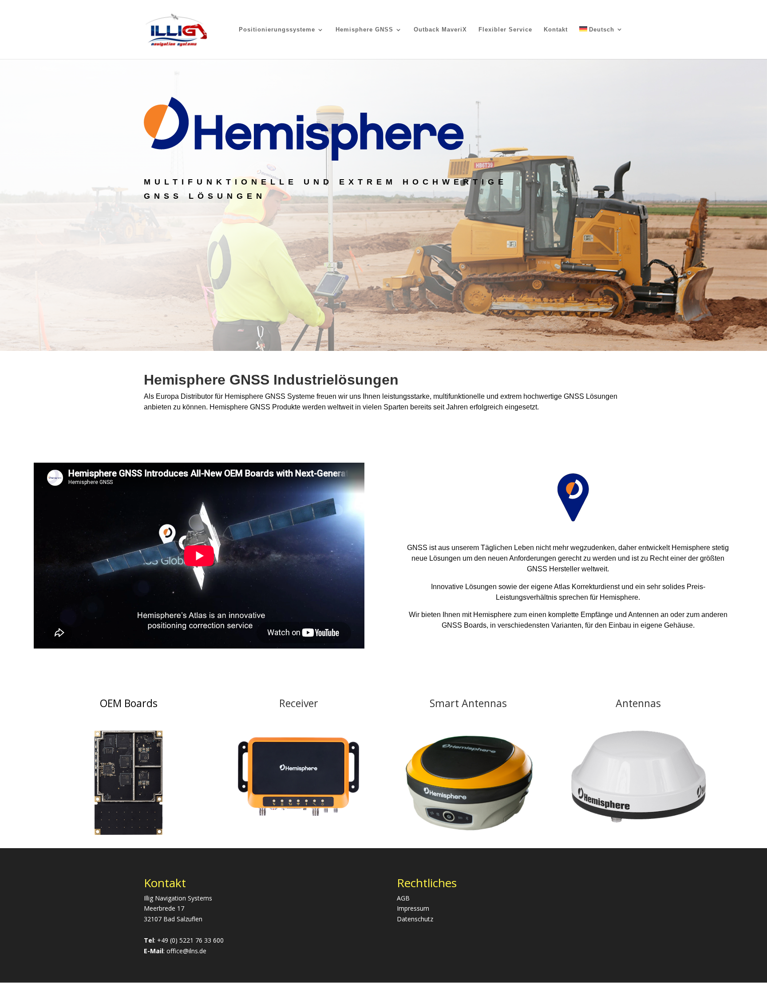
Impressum (413, 908)
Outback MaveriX (440, 30)
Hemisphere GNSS (364, 30)
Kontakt (556, 30)
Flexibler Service (505, 30)
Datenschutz (415, 919)
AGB (403, 898)
